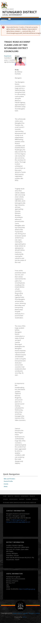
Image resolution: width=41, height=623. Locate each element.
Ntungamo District (33, 613)
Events (6, 484)
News (5, 486)
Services (17, 496)
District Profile (8, 481)
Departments (24, 496)
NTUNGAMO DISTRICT (19, 12)
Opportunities (13, 499)
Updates (5, 499)
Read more (7, 56)
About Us (10, 496)
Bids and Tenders (9, 479)
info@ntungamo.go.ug (18, 520)
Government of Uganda (20, 613)
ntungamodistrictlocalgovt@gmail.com (18, 522)
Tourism (28, 499)
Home (4, 496)
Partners (21, 499)
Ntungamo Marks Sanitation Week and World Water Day (19, 502)
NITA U (24, 617)
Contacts (35, 499)
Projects (32, 496)
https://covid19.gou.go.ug (27, 589)
